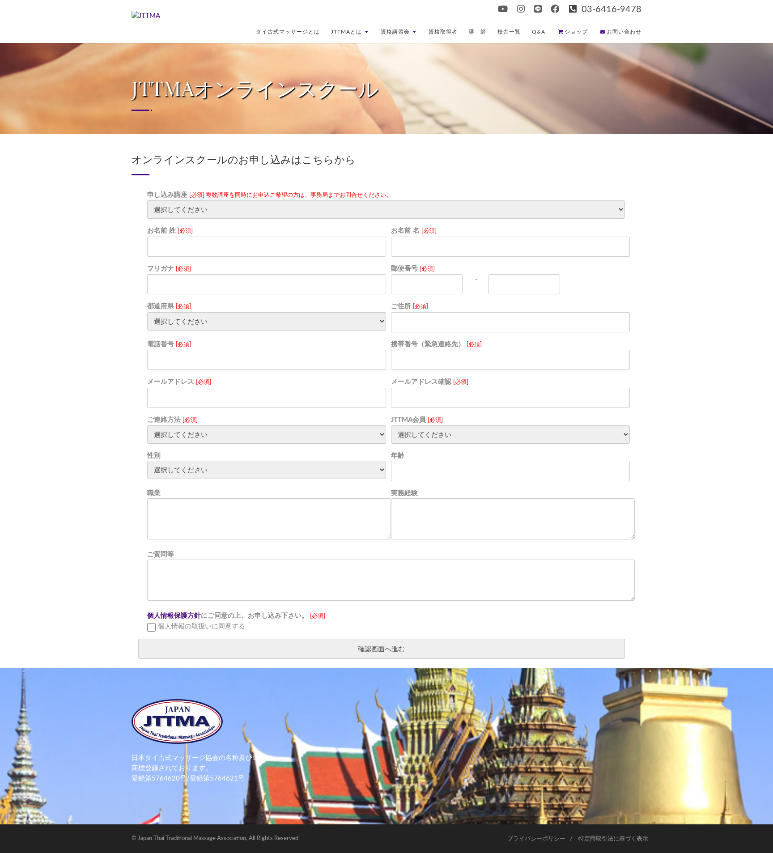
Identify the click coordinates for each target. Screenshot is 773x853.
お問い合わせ (624, 31)
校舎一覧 (509, 31)
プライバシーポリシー (536, 839)
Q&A (538, 31)
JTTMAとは (346, 31)
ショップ (576, 31)
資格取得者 (443, 31)
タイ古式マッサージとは (288, 31)
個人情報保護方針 (174, 615)
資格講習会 (395, 31)
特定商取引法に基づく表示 (613, 839)
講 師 (477, 31)
